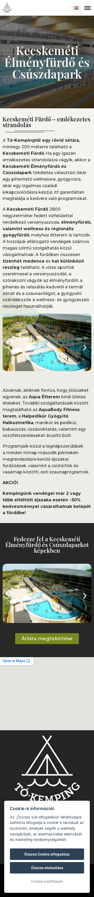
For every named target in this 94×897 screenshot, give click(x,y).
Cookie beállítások (47, 881)
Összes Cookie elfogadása (47, 854)
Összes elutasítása (47, 868)
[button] (9, 348)
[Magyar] (76, 8)
